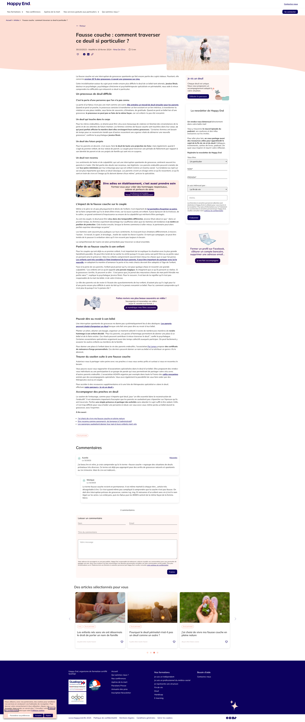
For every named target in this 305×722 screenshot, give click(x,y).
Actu (79, 626)
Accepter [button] (38, 715)
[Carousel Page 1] (147, 652)
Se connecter (290, 12)
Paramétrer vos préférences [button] (20, 715)
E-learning (158, 698)
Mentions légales (126, 718)
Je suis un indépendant (164, 676)
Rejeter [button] (48, 715)
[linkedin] (233, 718)
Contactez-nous (291, 4)
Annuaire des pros (119, 689)
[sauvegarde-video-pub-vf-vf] (127, 315)
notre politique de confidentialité (157, 565)
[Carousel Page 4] (157, 652)
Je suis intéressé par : (196, 185)
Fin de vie (158, 687)
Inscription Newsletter (121, 693)
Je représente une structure (166, 684)
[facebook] (227, 718)
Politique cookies (37, 710)
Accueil (8, 20)
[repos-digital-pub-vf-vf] (207, 265)
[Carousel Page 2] (151, 652)
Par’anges (152, 346)
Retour (83, 26)
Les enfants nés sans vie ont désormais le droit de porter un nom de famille (99, 634)
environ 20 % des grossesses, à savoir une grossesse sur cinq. (112, 79)
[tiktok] (235, 718)
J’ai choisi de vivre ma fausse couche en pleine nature (101, 418)
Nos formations (14, 12)
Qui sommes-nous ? (110, 12)
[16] (127, 200)
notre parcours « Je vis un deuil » (99, 387)
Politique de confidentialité (105, 718)
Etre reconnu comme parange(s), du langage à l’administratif (105, 421)
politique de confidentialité (213, 211)
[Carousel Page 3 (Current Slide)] (154, 652)
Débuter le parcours (198, 96)
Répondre (173, 458)
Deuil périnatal (82, 435)
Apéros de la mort (52, 12)
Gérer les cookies (165, 718)
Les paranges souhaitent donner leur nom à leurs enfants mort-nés (107, 424)
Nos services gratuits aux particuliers (80, 12)
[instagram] (230, 718)
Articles (16, 20)
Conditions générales (146, 718)
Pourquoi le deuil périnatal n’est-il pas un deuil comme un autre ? (151, 634)
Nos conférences (33, 12)
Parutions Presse (118, 685)
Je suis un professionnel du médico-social (172, 680)
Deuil (156, 691)
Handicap (158, 694)
